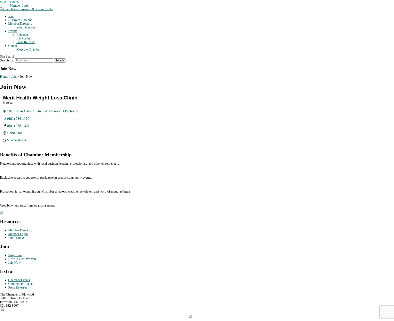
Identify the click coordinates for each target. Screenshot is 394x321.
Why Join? (15, 255)
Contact (13, 45)
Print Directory (26, 27)
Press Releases (25, 42)
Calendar (22, 34)
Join (11, 16)
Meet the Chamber (28, 49)
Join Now (14, 262)
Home (4, 76)
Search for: (7, 60)
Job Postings (24, 38)
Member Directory (20, 23)
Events (12, 31)
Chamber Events (19, 280)
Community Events (20, 283)
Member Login (19, 5)
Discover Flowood (20, 20)
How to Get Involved (22, 259)
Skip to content (9, 1)
